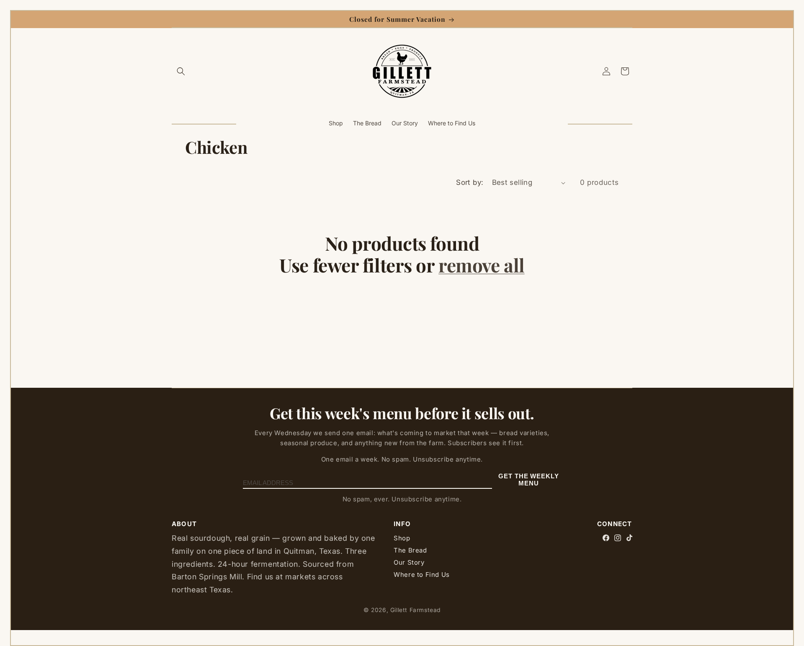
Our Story (409, 562)
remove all (481, 265)
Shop (402, 538)
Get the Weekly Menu (528, 479)
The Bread (410, 550)
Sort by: (469, 182)
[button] (181, 71)
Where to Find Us (422, 575)
